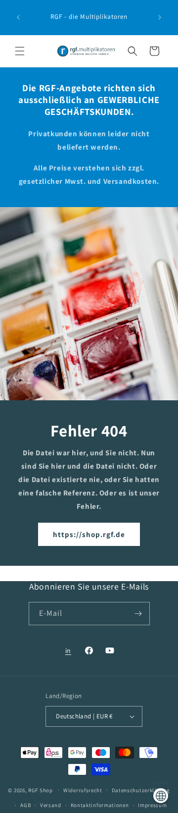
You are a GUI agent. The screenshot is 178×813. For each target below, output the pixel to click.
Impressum (152, 805)
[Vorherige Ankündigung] (18, 17)
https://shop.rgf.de (89, 534)
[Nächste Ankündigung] (160, 17)
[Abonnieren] (138, 613)
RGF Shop (40, 789)
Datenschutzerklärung (141, 790)
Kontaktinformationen (100, 805)
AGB (25, 805)
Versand (50, 805)
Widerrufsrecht (82, 790)
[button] (20, 51)
